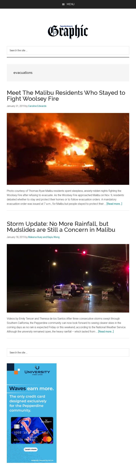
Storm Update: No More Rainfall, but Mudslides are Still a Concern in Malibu (61, 226)
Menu (70, 4)
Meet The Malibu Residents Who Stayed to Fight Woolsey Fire (66, 95)
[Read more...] (114, 203)
